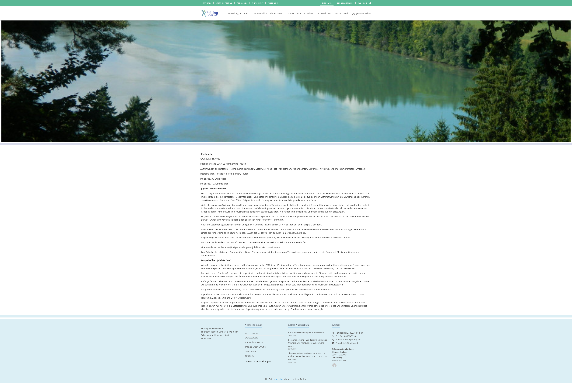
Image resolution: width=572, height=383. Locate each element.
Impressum (249, 356)
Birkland (327, 3)
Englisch (362, 3)
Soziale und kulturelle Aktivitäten (268, 13)
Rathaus (207, 3)
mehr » (321, 332)
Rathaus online (251, 333)
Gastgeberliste (251, 338)
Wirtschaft (258, 3)
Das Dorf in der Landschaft (300, 13)
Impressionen (324, 13)
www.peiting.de (352, 339)
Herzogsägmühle (344, 3)
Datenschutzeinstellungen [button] (258, 361)
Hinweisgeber (250, 351)
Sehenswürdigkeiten (254, 342)
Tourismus (242, 3)
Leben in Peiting (224, 3)
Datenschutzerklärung (255, 347)
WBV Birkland (341, 13)
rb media (277, 379)
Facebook (273, 3)
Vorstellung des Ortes (238, 13)
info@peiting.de (351, 343)
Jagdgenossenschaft (361, 13)
